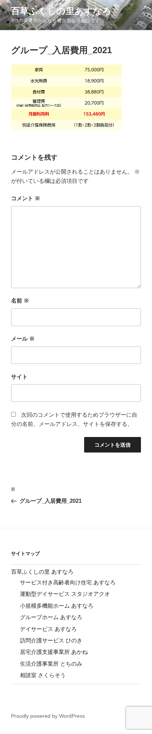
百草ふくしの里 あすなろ (42, 572)
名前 (20, 300)
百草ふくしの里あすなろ (61, 11)
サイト (19, 376)
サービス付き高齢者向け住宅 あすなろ (67, 582)
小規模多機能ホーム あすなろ (56, 605)
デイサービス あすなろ (48, 629)
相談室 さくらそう (43, 675)
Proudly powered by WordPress (48, 716)
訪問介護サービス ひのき (51, 640)
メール (23, 338)
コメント (25, 198)
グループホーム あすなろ (51, 617)
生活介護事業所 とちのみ (51, 663)
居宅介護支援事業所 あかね (54, 652)
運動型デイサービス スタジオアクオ (65, 594)
